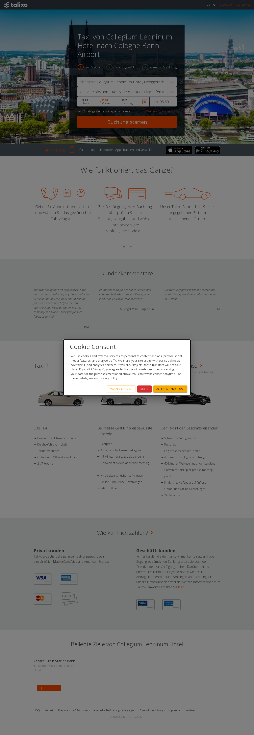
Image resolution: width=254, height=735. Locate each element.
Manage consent (121, 389)
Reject (144, 389)
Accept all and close (170, 389)
